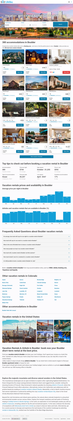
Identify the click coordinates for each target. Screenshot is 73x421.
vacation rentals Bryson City (46, 391)
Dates (22, 22)
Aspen (4, 279)
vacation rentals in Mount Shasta (31, 389)
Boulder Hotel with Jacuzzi (9, 310)
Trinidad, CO (40, 299)
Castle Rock (23, 282)
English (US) (16, 418)
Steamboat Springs (7, 299)
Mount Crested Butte (42, 294)
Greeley (39, 288)
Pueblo (21, 297)
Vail (55, 299)
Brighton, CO (57, 279)
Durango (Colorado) (7, 285)
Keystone (56, 288)
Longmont (39, 291)
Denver (56, 282)
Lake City (4, 291)
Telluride (22, 299)
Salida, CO (39, 297)
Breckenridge (40, 279)
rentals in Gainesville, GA (10, 410)
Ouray (56, 294)
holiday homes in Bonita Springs (19, 401)
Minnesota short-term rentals (24, 406)
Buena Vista (5, 282)
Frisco (56, 285)
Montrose (4, 294)
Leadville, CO (23, 291)
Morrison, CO (23, 294)
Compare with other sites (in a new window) (59, 28)
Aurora (21, 279)
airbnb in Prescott (57, 385)
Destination (8, 22)
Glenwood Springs (7, 288)
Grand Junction (24, 288)
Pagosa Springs (6, 297)
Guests (44, 22)
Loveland (56, 291)
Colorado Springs (41, 282)
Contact (68, 418)
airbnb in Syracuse (8, 404)
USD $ (24, 418)
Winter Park (5, 302)
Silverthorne (57, 297)
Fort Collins (40, 285)
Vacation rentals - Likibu (7, 1)
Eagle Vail (22, 285)
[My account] (70, 2)
